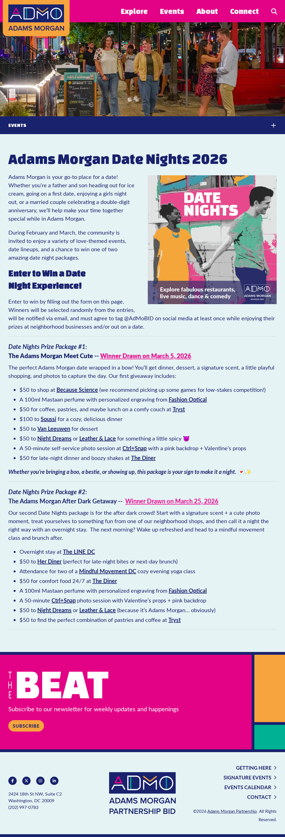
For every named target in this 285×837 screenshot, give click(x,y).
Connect (244, 11)
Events (172, 11)
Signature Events (247, 777)
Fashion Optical (188, 399)
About (207, 11)
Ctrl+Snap (134, 448)
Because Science (77, 389)
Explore (134, 11)
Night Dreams (54, 438)
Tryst (179, 409)
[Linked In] (54, 781)
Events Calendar (247, 787)
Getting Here (253, 767)
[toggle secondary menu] (268, 125)
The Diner (143, 458)
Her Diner (49, 561)
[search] (274, 11)
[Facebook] (12, 781)
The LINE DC (79, 551)
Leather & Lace (97, 438)
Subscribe (26, 726)
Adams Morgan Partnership (232, 811)
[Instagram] (40, 781)
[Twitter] (26, 781)
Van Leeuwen (53, 428)
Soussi (48, 419)
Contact (259, 796)
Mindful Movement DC (107, 571)
